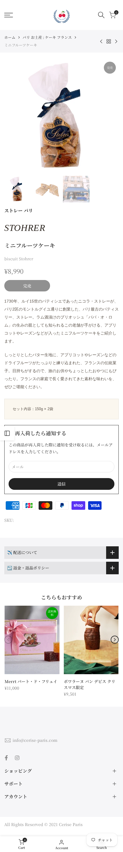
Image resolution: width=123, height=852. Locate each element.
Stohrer (24, 228)
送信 (61, 484)
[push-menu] (8, 15)
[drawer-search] (101, 15)
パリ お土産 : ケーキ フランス (47, 37)
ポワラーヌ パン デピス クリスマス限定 (89, 684)
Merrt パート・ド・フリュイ (31, 681)
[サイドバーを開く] (7, 433)
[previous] (8, 640)
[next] (115, 640)
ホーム (9, 37)
